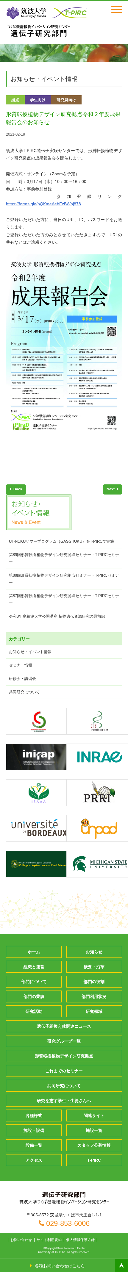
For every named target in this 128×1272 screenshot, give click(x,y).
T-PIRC (94, 1160)
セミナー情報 (20, 665)
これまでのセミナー (64, 1070)
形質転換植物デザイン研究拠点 (64, 1056)
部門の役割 (94, 981)
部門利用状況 (94, 996)
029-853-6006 (68, 1223)
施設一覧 (94, 1130)
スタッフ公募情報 (94, 1145)
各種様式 (34, 1115)
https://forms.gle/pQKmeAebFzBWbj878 (43, 203)
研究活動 (34, 1011)
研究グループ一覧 (64, 1041)
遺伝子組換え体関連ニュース (64, 1026)
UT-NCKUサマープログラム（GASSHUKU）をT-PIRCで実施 (61, 541)
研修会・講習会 (22, 678)
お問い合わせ (21, 1240)
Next (111, 489)
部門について (33, 981)
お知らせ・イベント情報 (30, 652)
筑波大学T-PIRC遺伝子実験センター (38, 30)
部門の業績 (34, 996)
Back (17, 489)
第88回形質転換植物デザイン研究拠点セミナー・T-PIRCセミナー (64, 579)
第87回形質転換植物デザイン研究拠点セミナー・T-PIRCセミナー (64, 599)
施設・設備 (34, 1130)
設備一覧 (34, 1145)
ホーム (34, 951)
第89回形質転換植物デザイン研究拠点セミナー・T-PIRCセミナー (64, 558)
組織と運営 (34, 966)
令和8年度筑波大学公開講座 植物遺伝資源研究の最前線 (57, 616)
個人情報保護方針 (80, 1240)
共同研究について (24, 692)
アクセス (34, 1160)
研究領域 (94, 1011)
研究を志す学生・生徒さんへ (64, 1100)
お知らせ (94, 951)
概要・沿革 (94, 966)
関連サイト (94, 1115)
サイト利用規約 (49, 1240)
